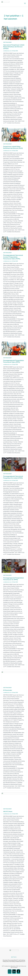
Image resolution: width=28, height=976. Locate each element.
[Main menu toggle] (25, 3)
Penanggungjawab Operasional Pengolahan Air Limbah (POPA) (13, 477)
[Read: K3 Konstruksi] (14, 678)
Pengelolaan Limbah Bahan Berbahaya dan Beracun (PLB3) (13, 147)
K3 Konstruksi (7, 690)
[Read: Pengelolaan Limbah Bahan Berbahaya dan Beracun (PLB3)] (14, 134)
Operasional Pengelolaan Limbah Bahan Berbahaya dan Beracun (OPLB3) (13, 46)
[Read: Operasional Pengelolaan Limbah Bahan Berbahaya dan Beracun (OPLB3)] (14, 33)
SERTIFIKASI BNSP (7, 42)
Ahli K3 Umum (7, 811)
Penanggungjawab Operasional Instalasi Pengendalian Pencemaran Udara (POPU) (13, 257)
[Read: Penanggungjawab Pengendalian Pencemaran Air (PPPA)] (14, 566)
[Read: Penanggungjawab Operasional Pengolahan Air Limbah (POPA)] (14, 464)
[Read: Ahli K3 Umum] (14, 799)
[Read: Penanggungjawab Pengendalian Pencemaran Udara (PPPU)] (14, 348)
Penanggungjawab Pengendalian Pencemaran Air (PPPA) (13, 579)
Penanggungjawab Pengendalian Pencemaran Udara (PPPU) (13, 361)
